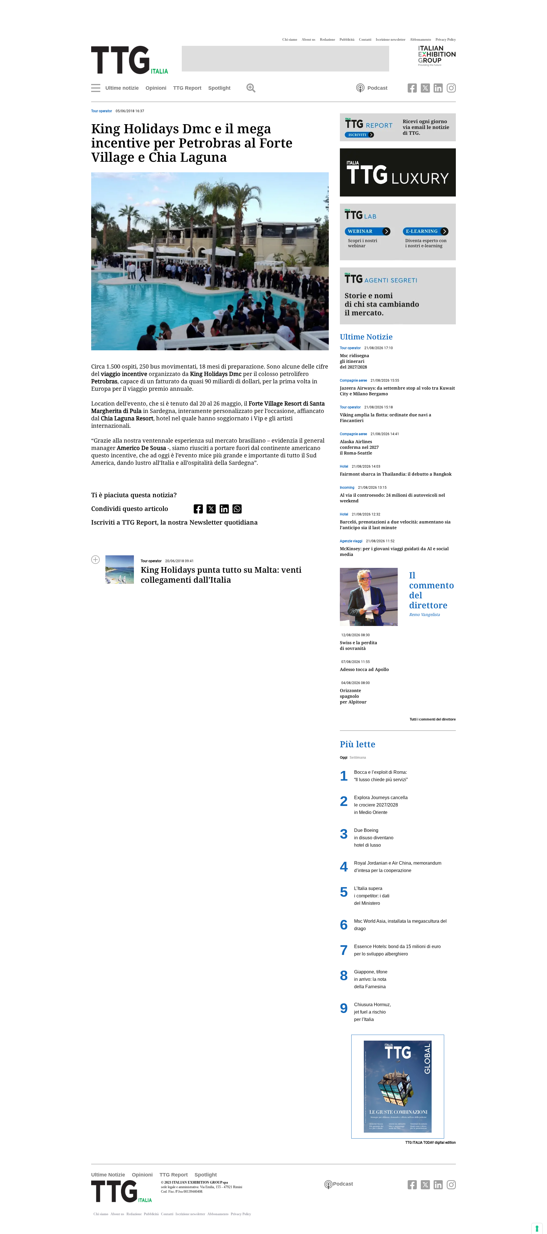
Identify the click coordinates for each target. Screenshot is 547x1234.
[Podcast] (360, 87)
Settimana (358, 758)
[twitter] (424, 87)
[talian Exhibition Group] (437, 56)
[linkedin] (437, 87)
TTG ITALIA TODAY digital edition (430, 1143)
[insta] (450, 87)
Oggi (343, 758)
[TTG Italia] (129, 59)
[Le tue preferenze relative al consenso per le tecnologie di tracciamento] (537, 1228)
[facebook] (411, 87)
